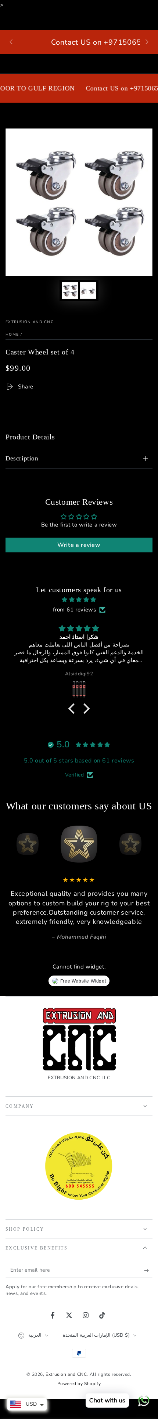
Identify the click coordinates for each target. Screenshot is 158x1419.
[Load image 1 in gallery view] (70, 290)
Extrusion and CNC (30, 322)
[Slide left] (12, 42)
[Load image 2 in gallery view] (88, 290)
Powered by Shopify (79, 1384)
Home (12, 334)
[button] (73, 708)
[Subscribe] (148, 1270)
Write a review (78, 545)
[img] (79, 599)
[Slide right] (146, 42)
